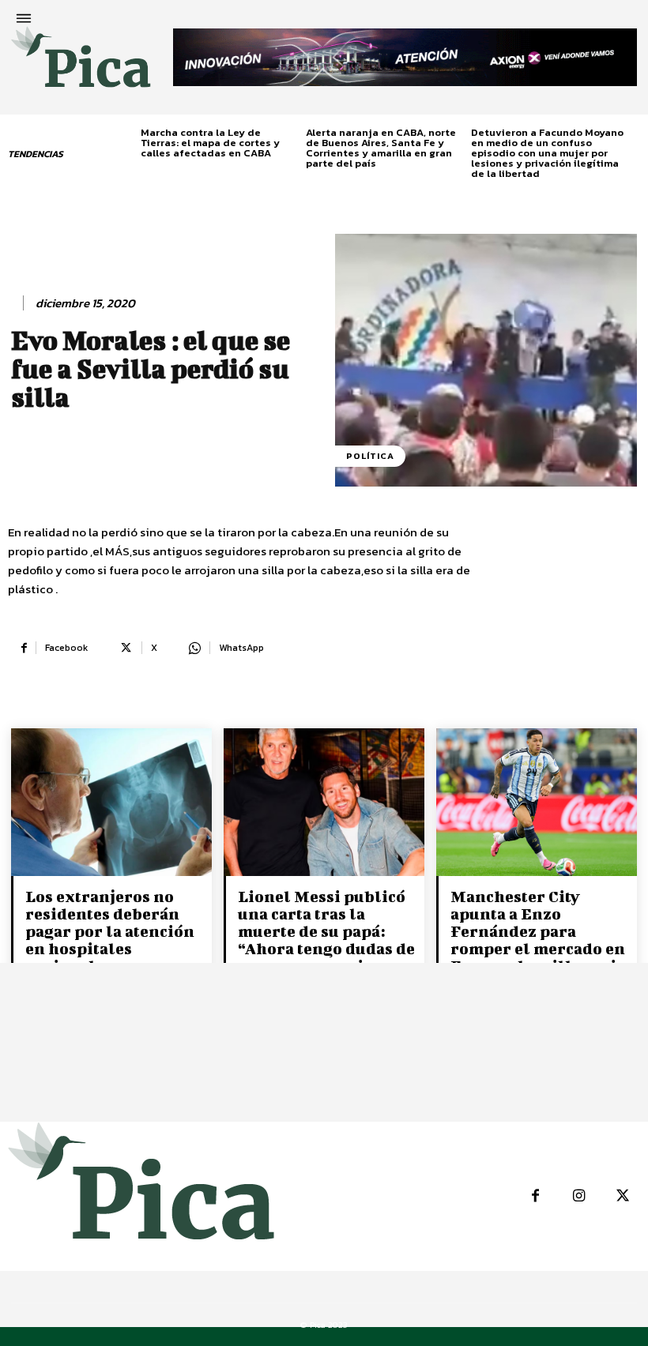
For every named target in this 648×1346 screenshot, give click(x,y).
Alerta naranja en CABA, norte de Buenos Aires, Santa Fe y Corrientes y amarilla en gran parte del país (381, 148)
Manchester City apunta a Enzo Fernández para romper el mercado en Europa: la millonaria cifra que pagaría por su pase (537, 948)
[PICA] (81, 63)
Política (370, 455)
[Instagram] (579, 1196)
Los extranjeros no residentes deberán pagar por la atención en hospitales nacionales (109, 931)
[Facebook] (535, 1196)
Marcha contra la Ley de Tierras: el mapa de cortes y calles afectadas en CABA (210, 142)
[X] (622, 1196)
